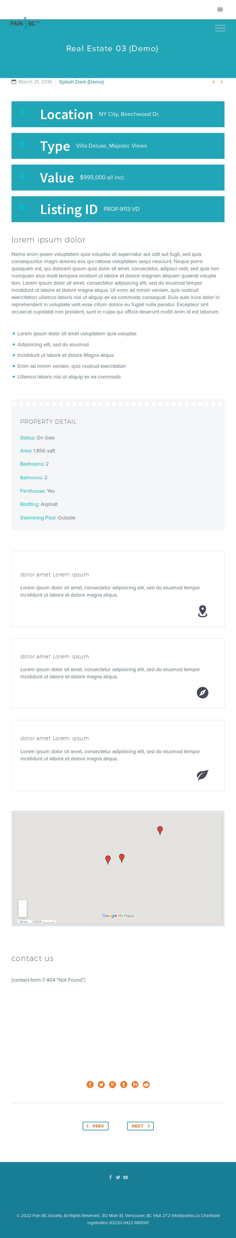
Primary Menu (220, 9)
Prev (98, 1126)
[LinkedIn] (135, 1084)
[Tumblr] (123, 1084)
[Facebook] (90, 1084)
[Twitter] (101, 1084)
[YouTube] (125, 1177)
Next (138, 1126)
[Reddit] (146, 1084)
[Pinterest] (112, 1084)
